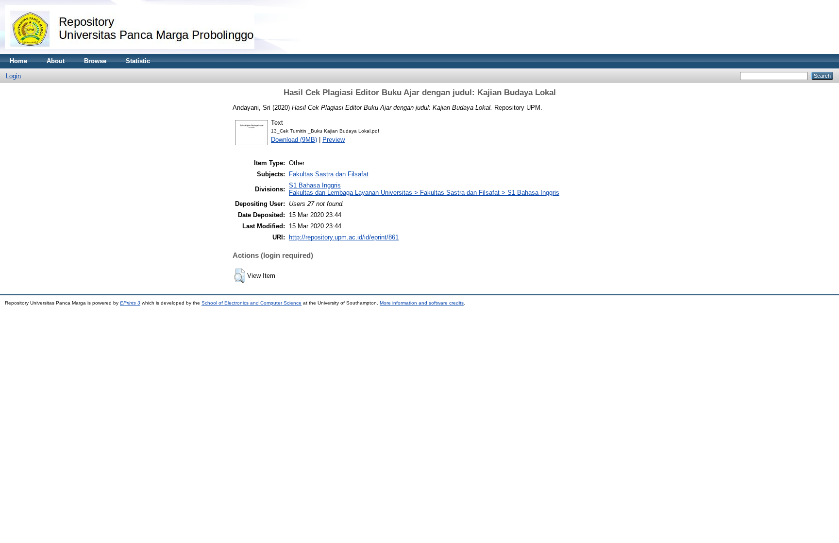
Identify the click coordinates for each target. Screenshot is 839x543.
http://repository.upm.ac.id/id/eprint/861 (344, 237)
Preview (333, 139)
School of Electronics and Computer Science (251, 302)
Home (18, 61)
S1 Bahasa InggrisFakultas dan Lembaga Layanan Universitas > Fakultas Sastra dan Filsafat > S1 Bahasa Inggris (424, 189)
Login (13, 76)
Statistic (138, 61)
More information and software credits (422, 302)
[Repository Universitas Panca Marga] (129, 51)
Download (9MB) (294, 139)
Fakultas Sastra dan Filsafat (329, 174)
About (56, 61)
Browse (95, 61)
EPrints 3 (130, 302)
